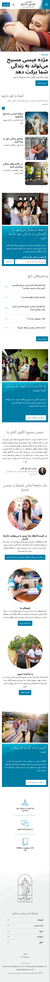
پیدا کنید (9, 262)
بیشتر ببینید (42, 339)
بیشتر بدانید (41, 83)
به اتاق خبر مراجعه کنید (36, 782)
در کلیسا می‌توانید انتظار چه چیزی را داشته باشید (25, 557)
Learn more (25, 692)
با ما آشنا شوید (25, 623)
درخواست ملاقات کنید (36, 418)
